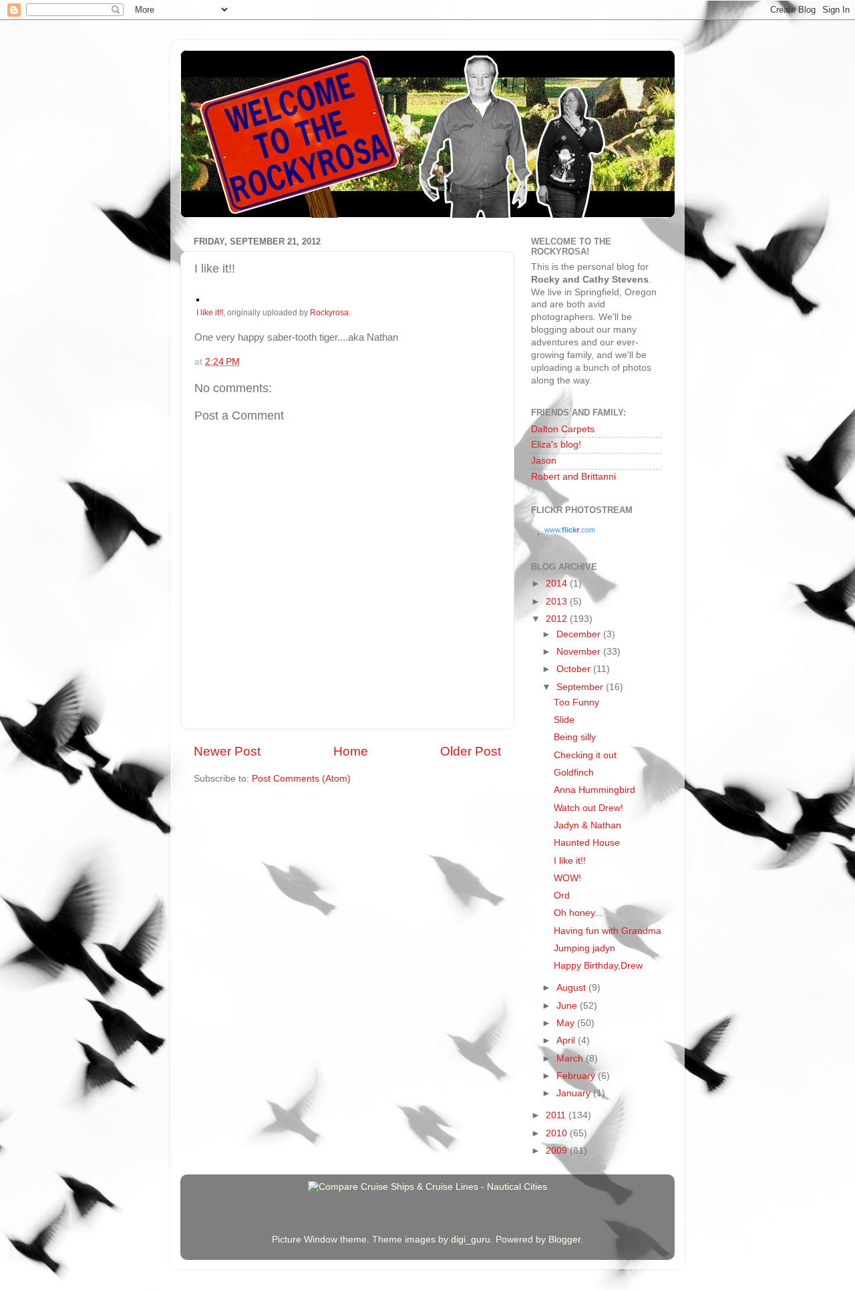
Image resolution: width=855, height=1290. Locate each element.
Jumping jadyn (584, 948)
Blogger (564, 1240)
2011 (557, 1115)
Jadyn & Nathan (587, 825)
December (579, 634)
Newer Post (227, 751)
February (577, 1076)
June (568, 1006)
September (581, 687)
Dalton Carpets (562, 429)
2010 (558, 1133)
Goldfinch (574, 773)
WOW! (567, 878)
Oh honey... (578, 913)
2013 (558, 602)
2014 (558, 584)
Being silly (575, 737)
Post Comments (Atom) (301, 779)
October (574, 669)
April (567, 1040)
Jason (543, 461)
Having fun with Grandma (607, 931)
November (579, 652)
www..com (569, 530)
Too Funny (576, 702)
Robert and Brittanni (573, 477)
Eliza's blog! (556, 445)
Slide (564, 720)
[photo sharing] (197, 298)
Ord (562, 896)
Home (350, 751)
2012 (558, 619)
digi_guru (470, 1240)
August (572, 988)
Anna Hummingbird (594, 790)
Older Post (470, 751)
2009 (558, 1151)
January (574, 1093)
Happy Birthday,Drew (598, 966)
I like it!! (209, 312)
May (566, 1023)
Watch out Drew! (588, 808)
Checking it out (585, 755)
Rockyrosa (329, 312)
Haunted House (587, 843)
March (571, 1059)
